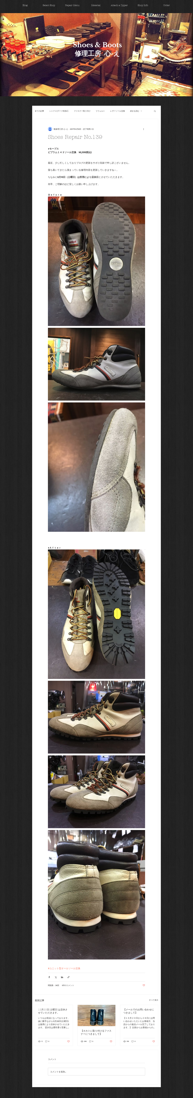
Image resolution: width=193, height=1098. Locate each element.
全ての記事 (39, 111)
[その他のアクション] (143, 129)
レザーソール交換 (117, 111)
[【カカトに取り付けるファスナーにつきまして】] (97, 1015)
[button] (155, 111)
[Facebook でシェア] (49, 977)
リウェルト (100, 111)
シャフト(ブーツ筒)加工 (59, 111)
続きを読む (134, 111)
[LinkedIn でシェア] (62, 977)
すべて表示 (153, 1000)
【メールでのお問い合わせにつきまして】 (138, 1011)
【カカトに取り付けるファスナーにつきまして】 (96, 1032)
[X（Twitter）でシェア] (55, 977)
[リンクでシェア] (68, 977)
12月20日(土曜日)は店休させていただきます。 (52, 1011)
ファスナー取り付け (82, 111)
